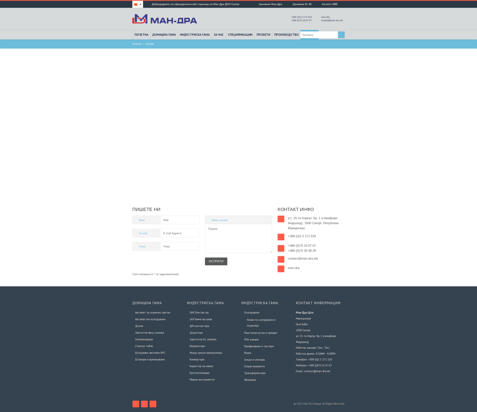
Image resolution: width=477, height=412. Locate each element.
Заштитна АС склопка (203, 339)
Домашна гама (164, 35)
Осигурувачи (251, 312)
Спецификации (240, 35)
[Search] (341, 34)
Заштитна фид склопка (149, 332)
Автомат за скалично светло (152, 312)
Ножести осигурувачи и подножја (261, 322)
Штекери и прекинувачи (150, 359)
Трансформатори (255, 373)
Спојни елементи (254, 366)
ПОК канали (251, 339)
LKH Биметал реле (201, 319)
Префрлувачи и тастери (259, 346)
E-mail (143, 233)
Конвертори (197, 359)
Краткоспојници (199, 373)
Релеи (247, 353)
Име (142, 220)
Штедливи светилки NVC (150, 352)
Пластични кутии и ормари (260, 333)
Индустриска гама (195, 35)
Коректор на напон (201, 366)
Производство (286, 35)
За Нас (219, 35)
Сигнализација (144, 339)
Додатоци (196, 332)
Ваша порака (220, 220)
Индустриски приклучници (206, 352)
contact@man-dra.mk (317, 371)
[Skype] (144, 404)
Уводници (250, 379)
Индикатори (197, 346)
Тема (142, 246)
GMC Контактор (199, 312)
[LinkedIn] (153, 404)
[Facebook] (135, 404)
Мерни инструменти (202, 379)
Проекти (263, 35)
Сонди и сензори (254, 359)
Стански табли (144, 346)
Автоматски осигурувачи (150, 319)
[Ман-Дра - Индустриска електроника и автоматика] (164, 18)
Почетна (141, 35)
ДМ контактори (199, 326)
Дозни (139, 326)
